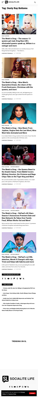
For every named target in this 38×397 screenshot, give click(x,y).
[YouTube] (8, 278)
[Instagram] (11, 278)
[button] (32, 393)
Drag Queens (5, 35)
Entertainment (15, 166)
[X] (5, 278)
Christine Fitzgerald (7, 53)
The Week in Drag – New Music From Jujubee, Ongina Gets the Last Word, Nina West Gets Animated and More (19, 130)
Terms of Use (12, 394)
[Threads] (17, 278)
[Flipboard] (14, 278)
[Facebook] (2, 278)
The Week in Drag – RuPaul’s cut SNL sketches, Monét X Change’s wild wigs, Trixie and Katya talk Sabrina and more (18, 259)
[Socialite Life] (12, 2)
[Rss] (23, 278)
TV (11, 125)
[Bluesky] (20, 278)
